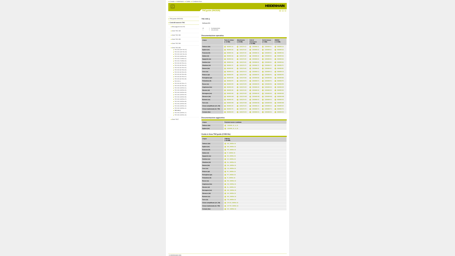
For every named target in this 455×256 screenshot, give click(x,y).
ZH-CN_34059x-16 (232, 202)
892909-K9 (280, 112)
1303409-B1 (268, 77)
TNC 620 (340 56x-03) (181, 54)
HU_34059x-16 (231, 184)
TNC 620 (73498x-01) (180, 58)
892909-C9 (280, 71)
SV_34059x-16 (231, 159)
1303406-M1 (255, 102)
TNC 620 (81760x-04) (180, 70)
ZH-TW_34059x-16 (232, 206)
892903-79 (230, 65)
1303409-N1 (268, 93)
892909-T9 (280, 109)
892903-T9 (230, 109)
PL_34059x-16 (231, 171)
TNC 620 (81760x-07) (180, 76)
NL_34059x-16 (231, 162)
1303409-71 (268, 65)
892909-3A (280, 53)
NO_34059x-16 (231, 190)
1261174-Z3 (242, 106)
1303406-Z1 (255, 106)
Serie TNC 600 (176, 47)
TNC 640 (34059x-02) (180, 90)
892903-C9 (230, 71)
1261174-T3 (242, 109)
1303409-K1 (268, 112)
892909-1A (280, 46)
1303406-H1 (255, 87)
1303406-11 (255, 46)
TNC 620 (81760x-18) (180, 85)
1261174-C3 (242, 71)
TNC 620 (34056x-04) (180, 56)
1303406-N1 (255, 93)
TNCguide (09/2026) (176, 19)
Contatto (172, 1)
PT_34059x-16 (231, 174)
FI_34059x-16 (231, 177)
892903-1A (230, 46)
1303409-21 (268, 49)
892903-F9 (230, 81)
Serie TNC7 (175, 119)
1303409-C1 (268, 71)
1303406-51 (255, 59)
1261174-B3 (242, 77)
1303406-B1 (255, 77)
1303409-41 (268, 56)
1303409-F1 (268, 81)
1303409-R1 (268, 84)
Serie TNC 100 (176, 31)
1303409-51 (268, 59)
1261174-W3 (243, 96)
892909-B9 (280, 77)
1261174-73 (242, 65)
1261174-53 (242, 59)
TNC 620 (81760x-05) (180, 72)
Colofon (188, 1)
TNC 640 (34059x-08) (180, 101)
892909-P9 (280, 74)
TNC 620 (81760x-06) (180, 74)
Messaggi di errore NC (178, 26)
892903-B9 (230, 77)
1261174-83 (242, 68)
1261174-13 (242, 46)
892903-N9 (230, 93)
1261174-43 (242, 56)
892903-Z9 (230, 106)
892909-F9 (280, 81)
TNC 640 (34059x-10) (180, 106)
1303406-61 (255, 62)
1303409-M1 (268, 102)
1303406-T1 (255, 109)
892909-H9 (280, 87)
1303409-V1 (268, 99)
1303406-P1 (255, 74)
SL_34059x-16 (231, 187)
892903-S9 (230, 90)
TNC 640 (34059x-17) (180, 112)
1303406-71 (255, 65)
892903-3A (230, 53)
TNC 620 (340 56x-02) (181, 52)
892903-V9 (230, 99)
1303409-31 (268, 53)
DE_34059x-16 (231, 143)
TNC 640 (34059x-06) (180, 97)
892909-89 (280, 68)
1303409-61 (268, 62)
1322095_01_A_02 (232, 128)
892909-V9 (280, 99)
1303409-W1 (268, 96)
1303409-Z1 (268, 106)
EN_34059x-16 (231, 146)
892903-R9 (230, 84)
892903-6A (230, 62)
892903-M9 (230, 102)
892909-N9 (280, 93)
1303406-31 (255, 53)
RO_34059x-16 (231, 196)
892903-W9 (230, 96)
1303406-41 (255, 56)
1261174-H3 (242, 87)
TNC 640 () (177, 110)
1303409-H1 (268, 87)
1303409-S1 (268, 90)
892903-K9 (230, 112)
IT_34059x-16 (231, 153)
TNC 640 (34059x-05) (180, 94)
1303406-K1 (255, 112)
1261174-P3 (242, 74)
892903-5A (230, 59)
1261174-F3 (242, 81)
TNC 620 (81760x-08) (180, 79)
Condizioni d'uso (197, 1)
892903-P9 (230, 74)
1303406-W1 (255, 96)
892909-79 (280, 65)
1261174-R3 (242, 84)
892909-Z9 (280, 106)
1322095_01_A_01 (232, 125)
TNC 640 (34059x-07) (180, 99)
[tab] (183, 18)
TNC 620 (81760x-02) (180, 65)
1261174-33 (242, 53)
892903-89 (230, 68)
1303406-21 (255, 49)
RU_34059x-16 (231, 181)
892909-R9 (280, 84)
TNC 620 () (177, 81)
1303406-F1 (255, 81)
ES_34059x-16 (231, 156)
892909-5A (280, 59)
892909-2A (280, 49)
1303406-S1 (255, 90)
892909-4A (280, 56)
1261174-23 (242, 49)
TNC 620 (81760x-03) (180, 67)
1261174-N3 (242, 93)
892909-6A (280, 62)
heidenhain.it (180, 1)
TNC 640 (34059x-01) (180, 88)
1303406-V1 (255, 99)
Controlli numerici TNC (177, 22)
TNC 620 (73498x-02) (180, 61)
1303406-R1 (255, 84)
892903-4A (230, 56)
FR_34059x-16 (231, 149)
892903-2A (230, 49)
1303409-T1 (268, 109)
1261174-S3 (242, 90)
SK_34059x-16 (231, 193)
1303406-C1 (255, 71)
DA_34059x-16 (231, 165)
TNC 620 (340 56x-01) (181, 49)
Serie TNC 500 (176, 43)
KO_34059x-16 (231, 209)
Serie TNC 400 (176, 39)
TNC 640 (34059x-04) (180, 92)
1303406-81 (255, 68)
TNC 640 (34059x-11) (180, 108)
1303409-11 (268, 46)
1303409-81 (268, 68)
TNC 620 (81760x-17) (180, 83)
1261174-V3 (242, 99)
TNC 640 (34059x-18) (180, 115)
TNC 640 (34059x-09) (180, 103)
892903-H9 (230, 87)
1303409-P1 (268, 74)
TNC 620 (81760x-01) (180, 63)
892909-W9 (280, 96)
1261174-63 (242, 62)
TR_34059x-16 (231, 199)
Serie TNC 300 (176, 35)
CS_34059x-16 (231, 168)
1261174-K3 (242, 112)
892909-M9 (280, 102)
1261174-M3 (243, 102)
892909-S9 (280, 90)
